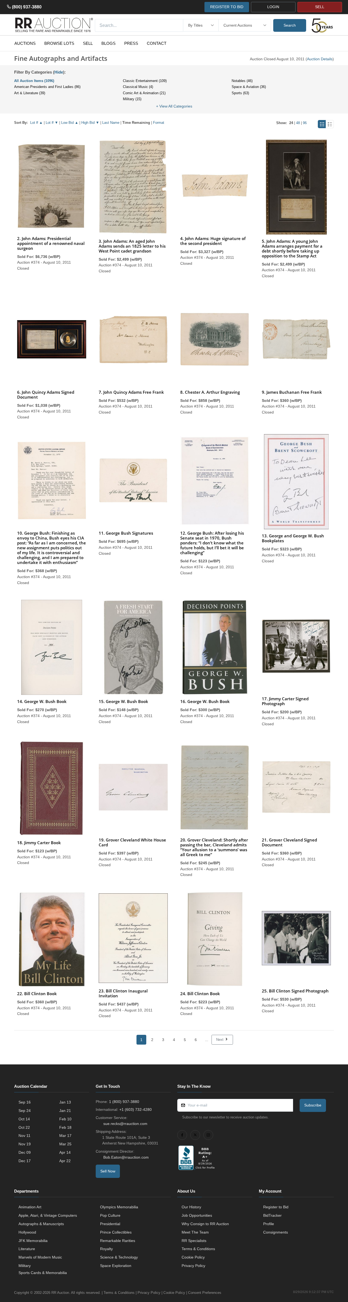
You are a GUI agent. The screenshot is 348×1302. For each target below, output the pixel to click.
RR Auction (60, 1293)
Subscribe (312, 1105)
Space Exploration (115, 1265)
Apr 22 (65, 1161)
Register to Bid (275, 1207)
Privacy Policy (193, 1265)
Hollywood (27, 1232)
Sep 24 (24, 1110)
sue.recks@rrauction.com (125, 1123)
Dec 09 (24, 1152)
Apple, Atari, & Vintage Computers (47, 1215)
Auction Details (320, 59)
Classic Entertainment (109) (145, 81)
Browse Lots (59, 43)
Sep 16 (24, 1102)
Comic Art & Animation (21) (144, 93)
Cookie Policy (193, 1257)
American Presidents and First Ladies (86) (47, 87)
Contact (156, 43)
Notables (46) (242, 81)
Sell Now (107, 1171)
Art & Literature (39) (29, 93)
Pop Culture (110, 1215)
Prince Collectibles (116, 1232)
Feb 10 (65, 1119)
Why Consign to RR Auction (205, 1224)
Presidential (110, 1224)
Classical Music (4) (138, 87)
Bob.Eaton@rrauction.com (126, 1157)
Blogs (108, 43)
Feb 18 (65, 1127)
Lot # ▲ (36, 123)
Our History (191, 1207)
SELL (319, 7)
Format (158, 123)
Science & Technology (119, 1257)
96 (305, 123)
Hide (58, 72)
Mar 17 (65, 1135)
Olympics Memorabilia (119, 1207)
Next (220, 1040)
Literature (26, 1249)
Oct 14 (24, 1119)
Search (290, 25)
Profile (268, 1224)
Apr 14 (65, 1152)
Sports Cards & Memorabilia (42, 1273)
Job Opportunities (197, 1215)
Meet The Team (195, 1232)
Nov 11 (24, 1135)
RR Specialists (194, 1240)
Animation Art (29, 1207)
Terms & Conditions (198, 1249)
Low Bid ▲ (69, 123)
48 (298, 123)
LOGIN (273, 7)
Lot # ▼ (52, 123)
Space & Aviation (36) (249, 87)
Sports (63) (240, 93)
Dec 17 (24, 1161)
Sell (88, 43)
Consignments (275, 1232)
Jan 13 (65, 1102)
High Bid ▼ (90, 123)
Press (131, 43)
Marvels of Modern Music (40, 1257)
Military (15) (132, 99)
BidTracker (272, 1215)
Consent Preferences (204, 1293)
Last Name (110, 123)
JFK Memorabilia (33, 1240)
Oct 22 (24, 1127)
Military (24, 1265)
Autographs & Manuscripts (41, 1224)
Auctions (25, 43)
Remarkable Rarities (117, 1240)
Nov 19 (24, 1144)
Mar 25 (65, 1144)
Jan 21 (65, 1110)
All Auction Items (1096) (34, 81)
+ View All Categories (174, 106)
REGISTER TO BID (226, 7)
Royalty (106, 1249)
